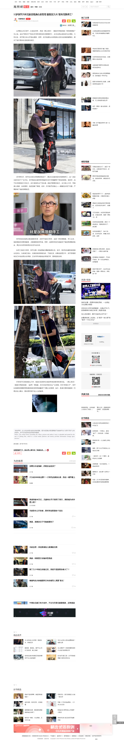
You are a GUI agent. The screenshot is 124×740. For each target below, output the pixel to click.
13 (75, 564)
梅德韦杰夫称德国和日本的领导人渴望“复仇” (46, 580)
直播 (28, 2)
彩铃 (105, 395)
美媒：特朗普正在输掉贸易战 (40, 558)
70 (75, 586)
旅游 (75, 2)
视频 (24, 2)
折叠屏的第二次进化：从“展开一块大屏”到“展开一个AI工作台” (95, 319)
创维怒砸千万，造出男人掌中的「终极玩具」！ (30, 450)
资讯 (20, 2)
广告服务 (52, 736)
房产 (59, 2)
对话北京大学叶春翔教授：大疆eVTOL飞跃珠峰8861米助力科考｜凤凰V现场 (95, 309)
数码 (87, 2)
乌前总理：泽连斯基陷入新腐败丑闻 (43, 547)
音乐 (102, 395)
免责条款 (74, 736)
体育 (47, 2)
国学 (83, 2)
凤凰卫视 (33, 2)
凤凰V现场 (85, 280)
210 (75, 527)
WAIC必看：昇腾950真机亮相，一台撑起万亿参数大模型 (95, 303)
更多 (91, 2)
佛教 (79, 2)
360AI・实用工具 (68, 25)
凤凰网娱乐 (21, 19)
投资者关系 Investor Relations (40, 736)
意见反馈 (80, 736)
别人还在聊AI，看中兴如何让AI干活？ (94, 314)
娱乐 (42, 2)
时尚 (51, 2)
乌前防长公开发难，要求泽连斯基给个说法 (46, 510)
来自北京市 (28, 21)
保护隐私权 (67, 736)
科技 (63, 2)
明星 (36, 7)
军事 (67, 2)
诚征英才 (59, 736)
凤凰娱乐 (100, 336)
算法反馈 (73, 461)
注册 (97, 2)
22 (75, 575)
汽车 (55, 2)
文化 (71, 2)
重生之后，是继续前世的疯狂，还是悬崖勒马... (103, 409)
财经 (38, 2)
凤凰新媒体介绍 (26, 736)
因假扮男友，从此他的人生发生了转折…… (88, 408)
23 (75, 553)
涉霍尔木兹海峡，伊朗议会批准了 (42, 466)
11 (75, 516)
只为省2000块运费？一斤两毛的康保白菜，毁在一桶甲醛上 (52, 477)
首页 (16, 2)
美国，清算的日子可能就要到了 (41, 522)
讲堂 (99, 395)
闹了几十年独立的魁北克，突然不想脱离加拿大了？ (49, 569)
